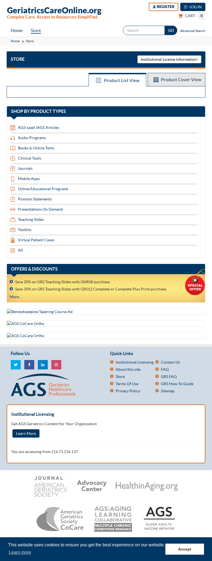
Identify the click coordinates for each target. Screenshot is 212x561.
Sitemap (167, 391)
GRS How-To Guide (177, 384)
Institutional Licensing (134, 362)
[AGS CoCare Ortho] (25, 323)
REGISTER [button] (165, 6)
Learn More (26, 433)
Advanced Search (192, 31)
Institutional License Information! (169, 59)
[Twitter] (16, 364)
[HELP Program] (25, 335)
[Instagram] (56, 364)
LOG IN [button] (195, 7)
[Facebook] (29, 364)
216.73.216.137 (64, 452)
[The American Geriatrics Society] (56, 385)
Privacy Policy (128, 391)
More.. (15, 297)
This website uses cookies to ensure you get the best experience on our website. (86, 545)
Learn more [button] (20, 552)
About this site (128, 369)
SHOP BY (43, 111)
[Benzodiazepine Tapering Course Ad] (40, 311)
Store (36, 30)
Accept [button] (184, 549)
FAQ (165, 369)
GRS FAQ (169, 376)
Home (16, 30)
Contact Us (170, 362)
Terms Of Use (127, 384)
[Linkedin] (43, 364)
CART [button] (193, 16)
